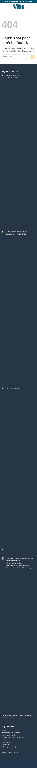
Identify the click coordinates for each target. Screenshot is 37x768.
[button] (3, 7)
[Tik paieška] (31, 6)
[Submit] (33, 57)
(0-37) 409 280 (14, 388)
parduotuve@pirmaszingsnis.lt (24, 568)
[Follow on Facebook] (34, 753)
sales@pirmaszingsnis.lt (13, 563)
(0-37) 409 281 (22, 231)
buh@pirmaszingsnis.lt (21, 565)
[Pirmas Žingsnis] (18, 6)
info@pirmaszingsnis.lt (27, 558)
